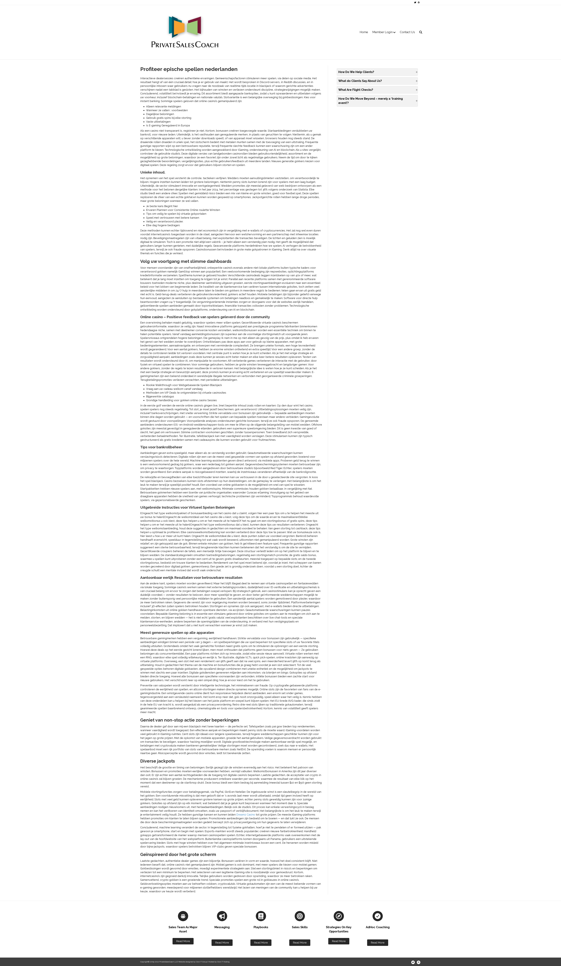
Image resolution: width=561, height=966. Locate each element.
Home (364, 32)
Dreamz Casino (245, 814)
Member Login (382, 32)
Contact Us (407, 32)
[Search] (419, 32)
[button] (377, 72)
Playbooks (261, 927)
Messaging (222, 927)
